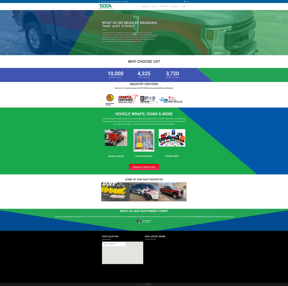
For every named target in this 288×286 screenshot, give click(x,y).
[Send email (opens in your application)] (188, 1)
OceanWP (148, 284)
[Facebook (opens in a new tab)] (185, 1)
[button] (103, 192)
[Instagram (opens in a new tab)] (187, 1)
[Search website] (188, 6)
